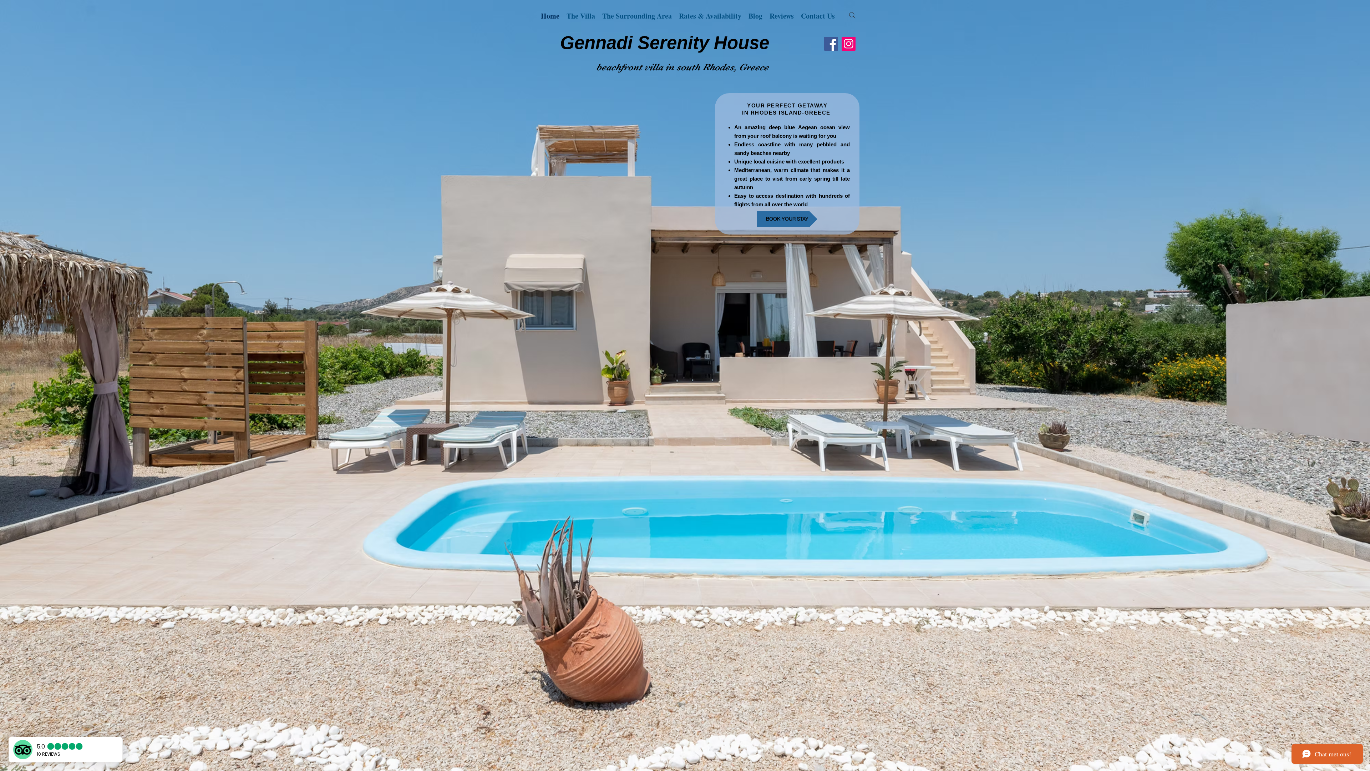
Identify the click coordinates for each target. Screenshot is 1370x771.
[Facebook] (831, 44)
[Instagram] (849, 44)
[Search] (852, 15)
